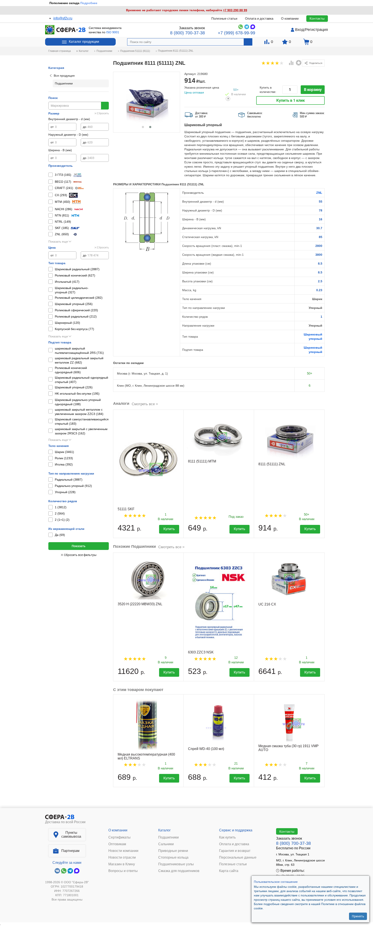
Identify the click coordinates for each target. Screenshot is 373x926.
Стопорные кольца (173, 857)
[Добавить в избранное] (299, 63)
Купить (169, 529)
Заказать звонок (192, 28)
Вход (299, 29)
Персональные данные (237, 857)
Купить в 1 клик (290, 100)
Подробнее (88, 3)
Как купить (227, 837)
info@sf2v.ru (62, 18)
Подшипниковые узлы (176, 864)
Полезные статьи (224, 18)
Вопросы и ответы (123, 871)
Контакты (317, 18)
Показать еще (58, 241)
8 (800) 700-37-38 (187, 32)
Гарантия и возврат (234, 851)
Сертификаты (119, 837)
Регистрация (316, 29)
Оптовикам (117, 844)
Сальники (166, 844)
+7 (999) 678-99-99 (236, 32)
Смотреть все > (145, 404)
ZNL (319, 192)
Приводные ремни (173, 851)
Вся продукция (64, 75)
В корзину (313, 89)
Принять (358, 916)
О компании (290, 18)
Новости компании (123, 851)
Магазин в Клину (121, 864)
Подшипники (168, 837)
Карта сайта (228, 871)
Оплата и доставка (259, 18)
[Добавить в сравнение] (291, 63)
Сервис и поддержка (235, 830)
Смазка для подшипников (178, 871)
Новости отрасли (122, 857)
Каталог (164, 830)
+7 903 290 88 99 (235, 10)
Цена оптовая (194, 92)
